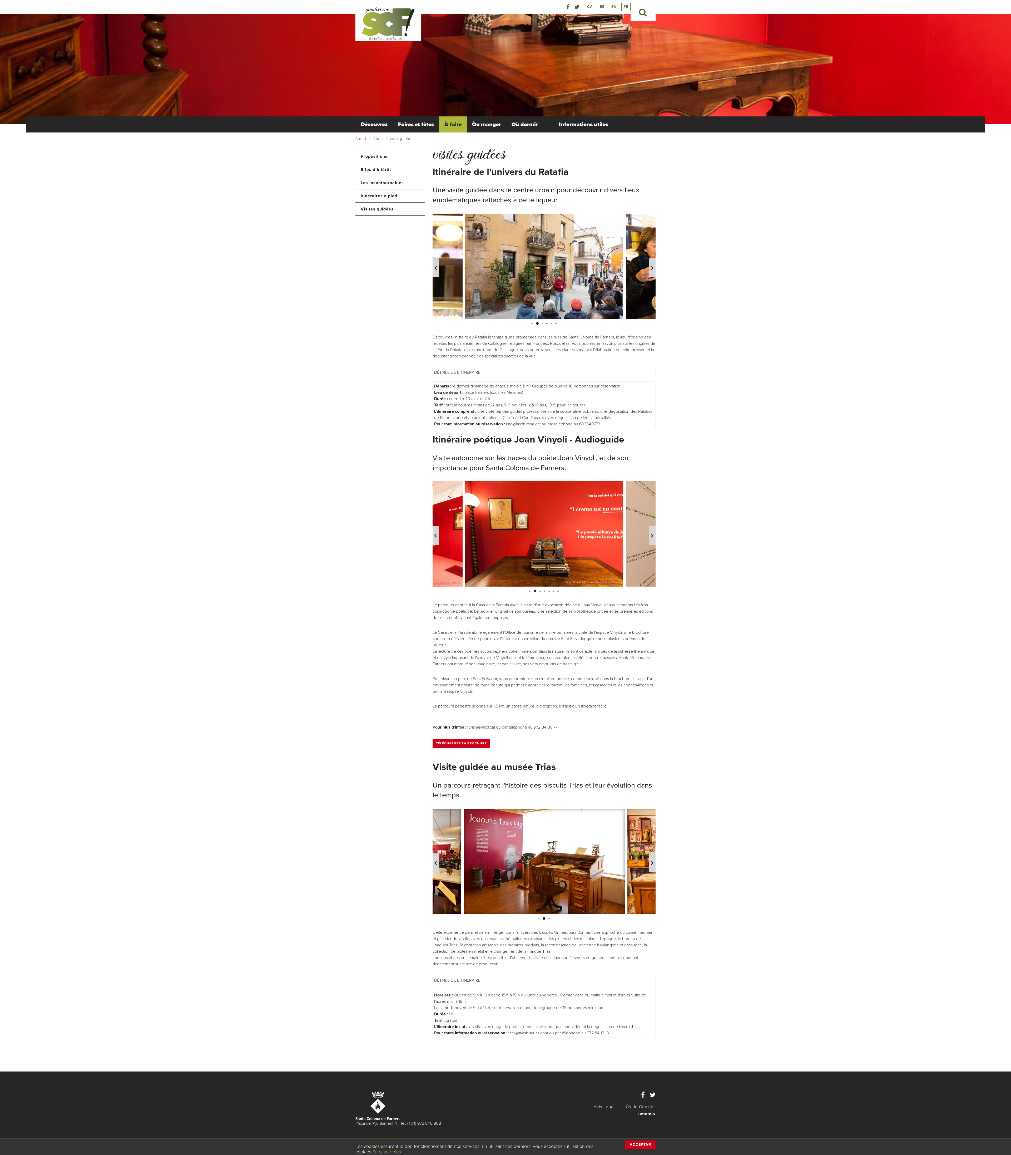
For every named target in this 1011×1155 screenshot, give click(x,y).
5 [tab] (551, 323)
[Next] (652, 267)
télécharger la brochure (461, 743)
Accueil (360, 139)
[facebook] (567, 7)
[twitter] (577, 7)
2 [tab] (536, 323)
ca (590, 6)
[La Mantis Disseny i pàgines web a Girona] (646, 1113)
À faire (378, 139)
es (602, 6)
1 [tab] (532, 323)
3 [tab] (542, 323)
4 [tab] (547, 323)
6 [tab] (556, 323)
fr (625, 6)
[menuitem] (374, 124)
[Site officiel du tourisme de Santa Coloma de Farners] (388, 23)
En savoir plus (387, 1152)
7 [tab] (558, 591)
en (614, 6)
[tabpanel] (544, 266)
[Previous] (436, 267)
